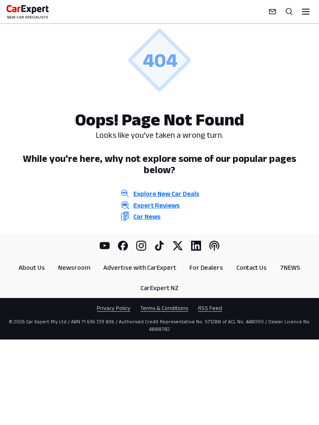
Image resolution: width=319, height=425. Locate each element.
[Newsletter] (272, 11)
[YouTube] (105, 246)
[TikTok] (159, 246)
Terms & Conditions (164, 308)
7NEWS (290, 267)
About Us (32, 267)
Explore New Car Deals (166, 193)
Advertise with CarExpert (139, 267)
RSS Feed (210, 308)
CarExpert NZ (159, 287)
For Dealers (206, 267)
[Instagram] (141, 246)
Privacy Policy (113, 308)
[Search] (289, 11)
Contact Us (251, 267)
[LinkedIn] (196, 246)
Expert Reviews (156, 205)
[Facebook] (123, 246)
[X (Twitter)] (178, 246)
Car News (147, 216)
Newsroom (74, 267)
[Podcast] (214, 246)
